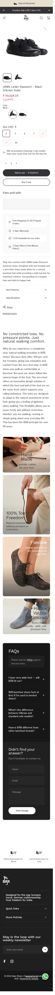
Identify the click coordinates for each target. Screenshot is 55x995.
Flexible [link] (38, 542)
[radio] (12, 114)
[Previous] (4, 10)
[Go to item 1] (18, 77)
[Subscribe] (45, 949)
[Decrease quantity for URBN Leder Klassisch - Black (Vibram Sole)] (6, 163)
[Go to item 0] (7, 77)
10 (16, 142)
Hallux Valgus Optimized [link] (36, 613)
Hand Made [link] (26, 457)
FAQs (30, 659)
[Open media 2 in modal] (45, 28)
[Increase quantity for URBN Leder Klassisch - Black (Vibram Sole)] (16, 163)
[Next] (49, 10)
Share (9, 307)
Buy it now (26, 182)
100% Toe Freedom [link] (15, 515)
